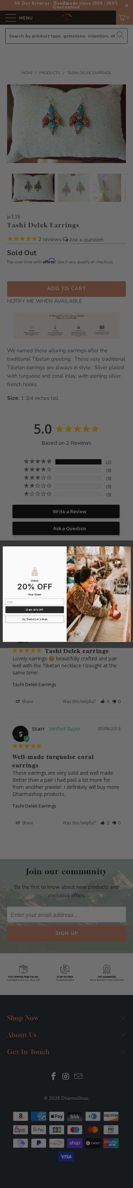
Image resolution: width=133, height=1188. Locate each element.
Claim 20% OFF (34, 609)
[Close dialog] (127, 549)
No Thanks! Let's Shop (34, 619)
